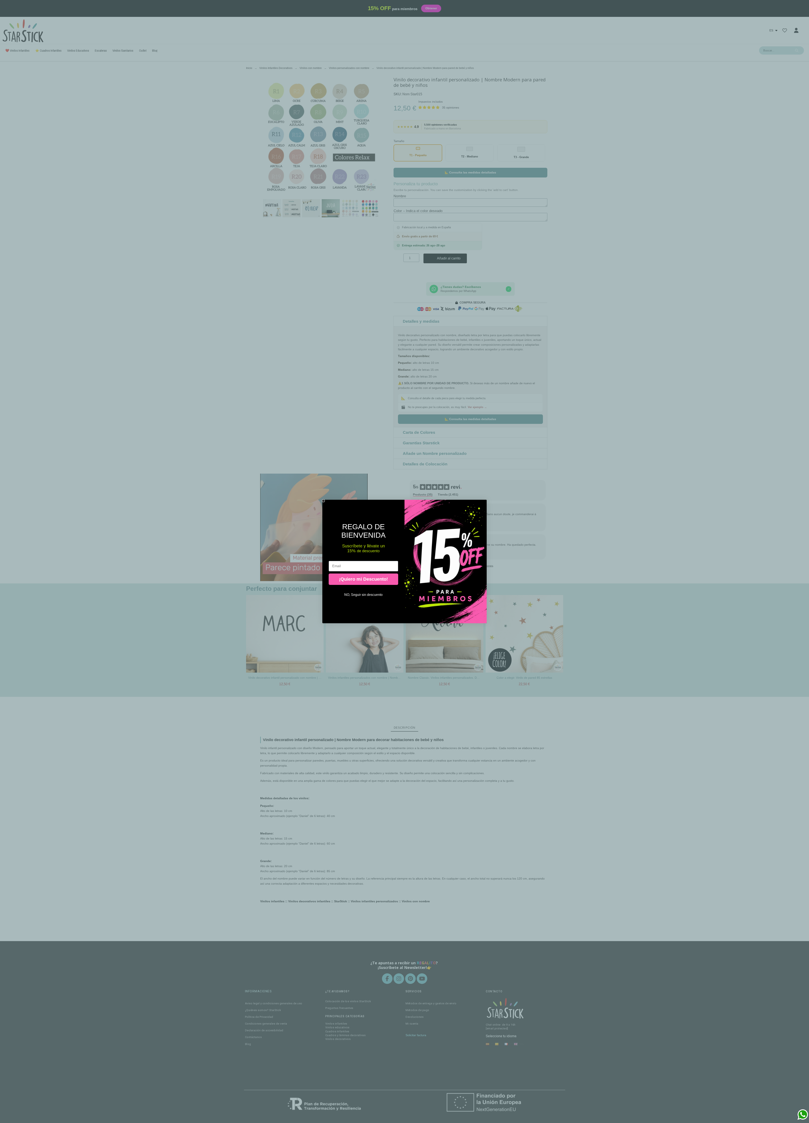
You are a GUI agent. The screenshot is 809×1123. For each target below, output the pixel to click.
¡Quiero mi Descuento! (363, 579)
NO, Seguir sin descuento (363, 594)
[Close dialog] (323, 501)
